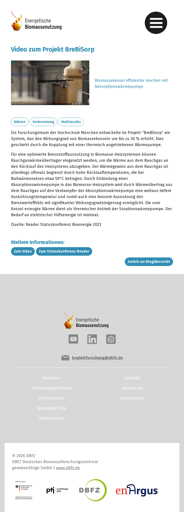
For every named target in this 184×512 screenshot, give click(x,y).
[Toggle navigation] (156, 23)
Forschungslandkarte (52, 388)
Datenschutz (132, 398)
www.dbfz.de (68, 467)
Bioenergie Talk (51, 408)
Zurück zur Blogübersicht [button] (149, 261)
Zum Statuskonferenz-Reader (64, 251)
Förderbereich (52, 418)
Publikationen (52, 398)
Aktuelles (52, 378)
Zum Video (23, 251)
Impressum (132, 388)
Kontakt (132, 378)
